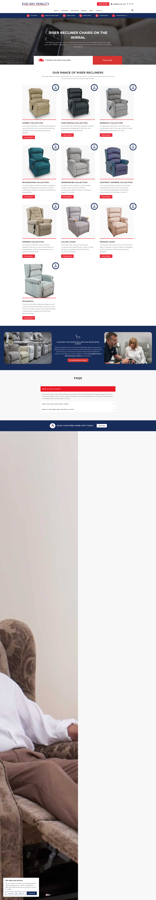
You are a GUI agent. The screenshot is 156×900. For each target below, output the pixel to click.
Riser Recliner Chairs (51, 15)
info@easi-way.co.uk (119, 4)
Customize (10, 893)
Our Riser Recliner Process (78, 360)
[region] (21, 887)
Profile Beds (87, 15)
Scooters (34, 15)
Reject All (21, 893)
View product (28, 137)
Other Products (121, 15)
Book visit (102, 425)
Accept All (32, 893)
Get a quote (107, 60)
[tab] (77, 389)
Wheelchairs (71, 15)
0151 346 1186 (103, 4)
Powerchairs (103, 15)
